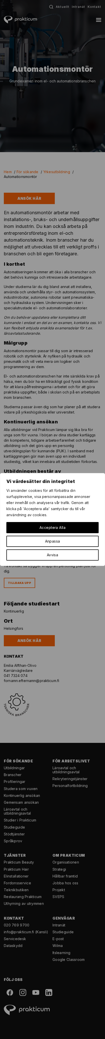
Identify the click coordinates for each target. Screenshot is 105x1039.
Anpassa (52, 541)
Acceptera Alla (52, 527)
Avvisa (52, 555)
